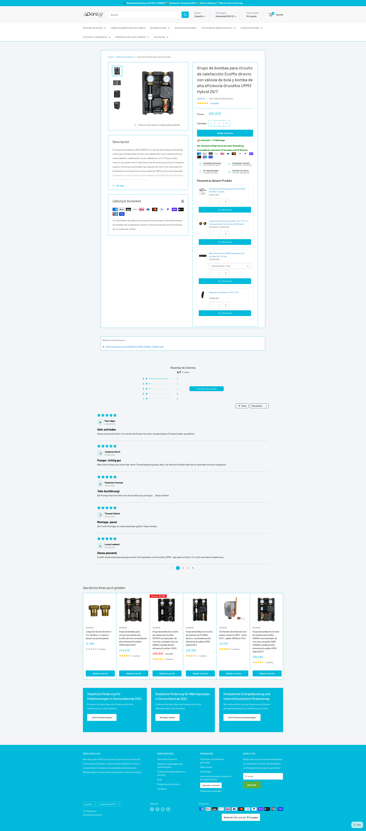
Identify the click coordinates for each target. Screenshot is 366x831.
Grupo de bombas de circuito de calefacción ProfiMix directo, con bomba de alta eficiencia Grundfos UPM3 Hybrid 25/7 (199, 638)
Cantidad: (202, 123)
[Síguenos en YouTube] (163, 809)
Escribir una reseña (206, 388)
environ (89, 628)
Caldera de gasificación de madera (128, 27)
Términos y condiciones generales (212, 761)
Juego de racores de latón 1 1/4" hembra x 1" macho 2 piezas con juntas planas (98, 635)
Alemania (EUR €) (108, 804)
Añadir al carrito (225, 133)
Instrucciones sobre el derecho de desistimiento (215, 778)
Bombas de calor (158, 27)
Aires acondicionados (185, 27)
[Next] (283, 636)
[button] (160, 378)
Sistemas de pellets (93, 27)
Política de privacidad (210, 791)
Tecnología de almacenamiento (216, 27)
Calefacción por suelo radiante (130, 36)
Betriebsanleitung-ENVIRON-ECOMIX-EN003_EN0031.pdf (135, 346)
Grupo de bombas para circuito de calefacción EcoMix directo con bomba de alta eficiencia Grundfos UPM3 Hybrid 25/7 (133, 638)
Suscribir (251, 784)
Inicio (110, 57)
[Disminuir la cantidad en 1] (212, 123)
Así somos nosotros (167, 759)
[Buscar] (185, 15)
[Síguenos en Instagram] (157, 809)
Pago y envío (206, 767)
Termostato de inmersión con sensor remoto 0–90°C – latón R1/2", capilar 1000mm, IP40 (233, 635)
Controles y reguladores (95, 36)
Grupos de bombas (250, 27)
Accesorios (159, 36)
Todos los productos (125, 57)
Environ (201, 98)
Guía (159, 779)
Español (87, 804)
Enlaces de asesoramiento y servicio (171, 773)
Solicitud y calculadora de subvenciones (170, 765)
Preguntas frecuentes (168, 784)
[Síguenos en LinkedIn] (168, 809)
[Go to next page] (193, 568)
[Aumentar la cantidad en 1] (227, 123)
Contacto (162, 788)
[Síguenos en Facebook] (152, 809)
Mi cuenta (251, 16)
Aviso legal (205, 771)
